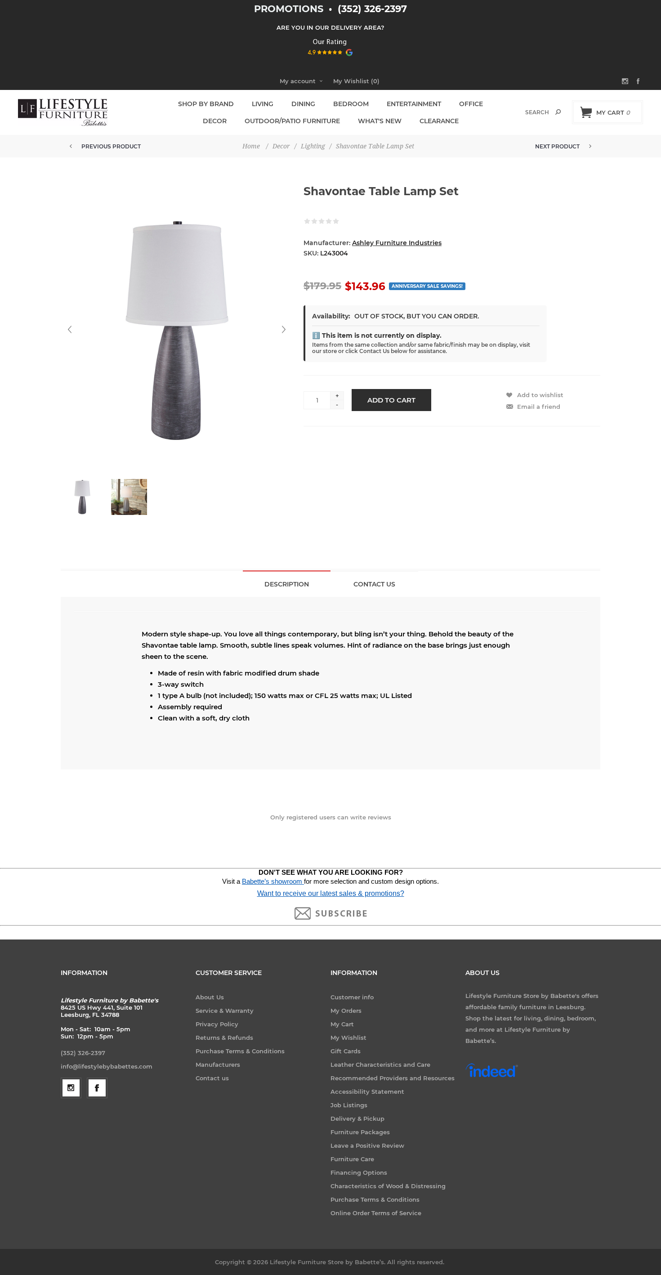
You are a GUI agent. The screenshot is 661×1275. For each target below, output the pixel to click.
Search (558, 112)
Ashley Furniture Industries (397, 243)
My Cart (342, 1024)
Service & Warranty (225, 1010)
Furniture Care (352, 1159)
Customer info (352, 997)
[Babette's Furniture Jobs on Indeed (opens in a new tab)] (491, 1076)
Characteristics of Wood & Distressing (388, 1186)
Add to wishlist (540, 394)
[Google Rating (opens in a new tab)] (330, 59)
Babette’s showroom (273, 881)
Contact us (212, 1078)
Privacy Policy (217, 1024)
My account (298, 81)
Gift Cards (345, 1051)
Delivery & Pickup (357, 1118)
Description (286, 584)
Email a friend (538, 406)
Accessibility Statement (367, 1091)
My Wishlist (348, 1037)
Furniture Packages (360, 1132)
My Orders (346, 1010)
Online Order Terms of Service (375, 1213)
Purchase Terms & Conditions (240, 1051)
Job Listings (348, 1105)
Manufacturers (218, 1064)
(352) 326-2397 (372, 8)
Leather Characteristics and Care (380, 1064)
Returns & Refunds (224, 1037)
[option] (84, 501)
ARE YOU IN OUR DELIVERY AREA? (330, 27)
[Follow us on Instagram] (71, 1087)
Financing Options (358, 1172)
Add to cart (391, 400)
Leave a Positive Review (367, 1145)
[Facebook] (97, 1087)
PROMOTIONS (290, 8)
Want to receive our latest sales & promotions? (330, 893)
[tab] (286, 583)
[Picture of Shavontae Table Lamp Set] (82, 497)
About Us (210, 997)
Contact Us (374, 584)
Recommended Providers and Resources (392, 1078)
